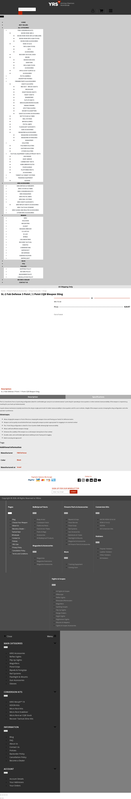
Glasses (27, 180)
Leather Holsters (27, 148)
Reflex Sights (60, 597)
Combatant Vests (27, 162)
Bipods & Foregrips (18, 670)
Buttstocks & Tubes (27, 116)
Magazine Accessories (29, 135)
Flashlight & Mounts (27, 127)
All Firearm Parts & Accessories (79, 544)
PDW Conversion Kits (25, 30)
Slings (44, 291)
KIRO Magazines (25, 194)
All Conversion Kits (106, 529)
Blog (23, 261)
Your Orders (15, 785)
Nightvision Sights (29, 92)
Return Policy (25, 272)
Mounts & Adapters (29, 111)
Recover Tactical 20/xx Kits (21, 718)
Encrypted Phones (25, 78)
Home (23, 22)
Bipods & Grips (27, 121)
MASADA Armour (25, 229)
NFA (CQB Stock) (29, 46)
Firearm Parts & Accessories (25, 81)
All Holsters (104, 558)
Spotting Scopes (29, 108)
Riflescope (29, 89)
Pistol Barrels (25, 76)
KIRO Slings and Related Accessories (25, 210)
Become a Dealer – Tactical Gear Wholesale (18, 532)
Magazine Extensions (29, 137)
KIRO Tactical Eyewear (25, 207)
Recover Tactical (25, 242)
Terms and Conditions (20, 554)
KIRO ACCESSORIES (23, 183)
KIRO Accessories (17, 653)
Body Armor (27, 159)
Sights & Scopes (27, 84)
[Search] (20, 13)
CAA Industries (25, 239)
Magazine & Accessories (27, 132)
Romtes (25, 245)
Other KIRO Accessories (25, 213)
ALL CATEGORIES (23, 28)
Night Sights (29, 95)
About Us (15, 526)
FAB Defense (22, 453)
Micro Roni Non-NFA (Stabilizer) (29, 36)
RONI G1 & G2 (27, 44)
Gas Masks (27, 156)
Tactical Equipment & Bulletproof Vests (25, 154)
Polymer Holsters (27, 146)
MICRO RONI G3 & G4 (107, 519)
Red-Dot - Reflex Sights (29, 87)
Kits (29, 49)
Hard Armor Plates (27, 164)
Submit (73, 492)
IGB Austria (25, 223)
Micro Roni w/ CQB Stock (21, 715)
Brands (23, 215)
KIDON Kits (15, 705)
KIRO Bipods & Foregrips (25, 186)
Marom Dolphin (25, 255)
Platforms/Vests (27, 170)
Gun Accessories (27, 129)
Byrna (25, 237)
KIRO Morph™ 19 (17, 702)
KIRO (25, 218)
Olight (25, 226)
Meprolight (25, 258)
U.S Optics (25, 231)
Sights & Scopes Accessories (29, 113)
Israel (19, 467)
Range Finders (29, 105)
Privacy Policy (17, 547)
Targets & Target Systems (25, 175)
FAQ (23, 264)
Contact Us (16, 538)
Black (19, 460)
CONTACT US (23, 282)
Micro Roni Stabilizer (19, 712)
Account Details (17, 779)
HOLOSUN (25, 221)
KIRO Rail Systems (25, 199)
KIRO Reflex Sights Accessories (27, 205)
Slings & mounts (35, 291)
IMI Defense (25, 253)
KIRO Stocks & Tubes (25, 188)
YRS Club (15, 544)
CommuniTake (25, 247)
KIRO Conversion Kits (25, 191)
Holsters (25, 143)
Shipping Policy (25, 269)
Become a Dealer (17, 760)
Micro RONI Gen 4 (27, 33)
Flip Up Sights (29, 100)
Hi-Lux (25, 234)
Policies (23, 266)
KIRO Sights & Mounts (25, 202)
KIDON (27, 57)
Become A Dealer (23, 280)
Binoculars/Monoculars (29, 103)
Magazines (29, 140)
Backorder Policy (25, 274)
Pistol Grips (27, 124)
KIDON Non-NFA (29, 60)
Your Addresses (17, 782)
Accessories (29, 52)
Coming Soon (73, 567)
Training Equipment (25, 178)
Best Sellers (23, 25)
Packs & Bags (27, 167)
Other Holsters (27, 151)
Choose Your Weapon (19, 522)
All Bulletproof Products (45, 538)
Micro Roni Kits (16, 708)
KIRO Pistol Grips (25, 196)
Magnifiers (29, 97)
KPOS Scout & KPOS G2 (27, 70)
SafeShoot (25, 250)
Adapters (29, 62)
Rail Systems (27, 119)
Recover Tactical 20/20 (27, 54)
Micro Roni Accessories (29, 41)
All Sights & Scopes (63, 591)
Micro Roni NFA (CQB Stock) (29, 38)
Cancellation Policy (25, 277)
